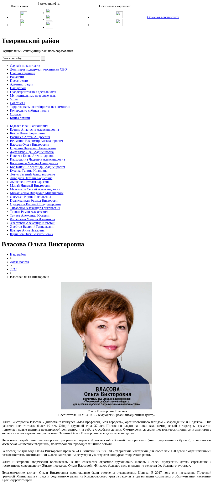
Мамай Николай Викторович (30, 185)
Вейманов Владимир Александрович (36, 140)
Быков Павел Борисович (27, 133)
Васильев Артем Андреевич (30, 137)
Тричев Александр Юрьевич (30, 215)
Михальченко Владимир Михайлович (36, 193)
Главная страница (22, 73)
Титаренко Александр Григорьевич (35, 208)
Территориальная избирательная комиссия (40, 106)
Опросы (15, 114)
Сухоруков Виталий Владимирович (35, 204)
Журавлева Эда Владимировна (32, 152)
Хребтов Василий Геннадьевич (32, 226)
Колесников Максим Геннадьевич (34, 163)
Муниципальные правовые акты (33, 95)
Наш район (18, 88)
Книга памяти (20, 118)
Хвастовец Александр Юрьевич (32, 223)
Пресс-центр (19, 80)
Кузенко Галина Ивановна (28, 170)
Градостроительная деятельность (33, 92)
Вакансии (17, 77)
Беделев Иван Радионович (29, 126)
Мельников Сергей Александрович (35, 189)
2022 (13, 269)
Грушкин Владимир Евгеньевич (33, 148)
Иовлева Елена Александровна (32, 155)
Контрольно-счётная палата (29, 110)
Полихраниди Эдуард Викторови (34, 200)
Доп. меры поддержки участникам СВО (38, 69)
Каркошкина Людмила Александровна (37, 159)
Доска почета (19, 262)
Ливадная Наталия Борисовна (31, 178)
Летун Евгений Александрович (32, 174)
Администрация (21, 84)
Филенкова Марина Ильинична (32, 219)
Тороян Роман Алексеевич (29, 211)
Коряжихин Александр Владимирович (37, 167)
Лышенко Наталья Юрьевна (30, 182)
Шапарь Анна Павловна (27, 230)
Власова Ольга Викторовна (29, 144)
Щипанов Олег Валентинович (31, 234)
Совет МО (17, 103)
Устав (14, 99)
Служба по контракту (25, 65)
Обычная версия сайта (163, 17)
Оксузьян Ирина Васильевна (30, 196)
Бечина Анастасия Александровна (34, 129)
